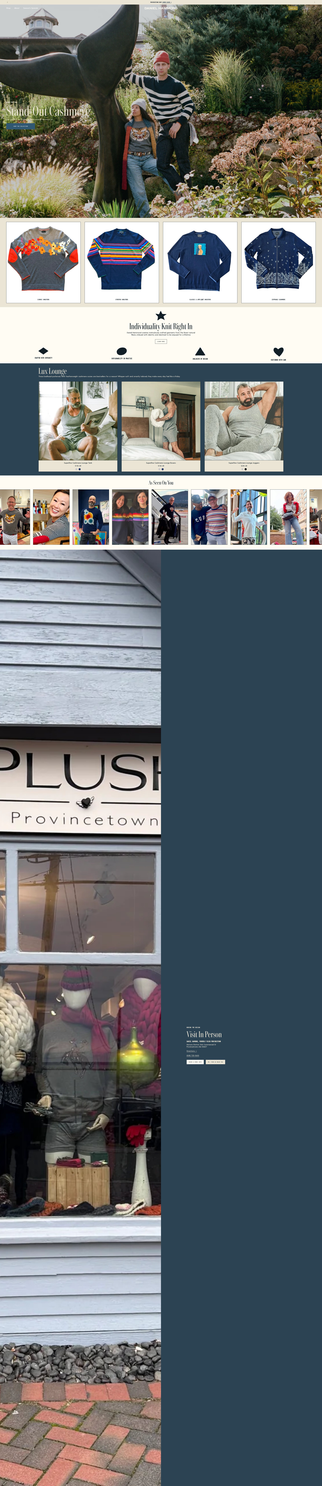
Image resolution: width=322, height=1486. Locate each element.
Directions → (192, 1051)
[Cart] (314, 8)
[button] (8, 8)
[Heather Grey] (76, 469)
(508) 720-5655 (193, 1055)
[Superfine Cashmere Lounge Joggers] (244, 421)
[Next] (314, 2)
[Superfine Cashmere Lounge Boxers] (161, 421)
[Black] (246, 469)
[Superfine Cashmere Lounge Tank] (78, 421)
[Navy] (80, 469)
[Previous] (7, 2)
